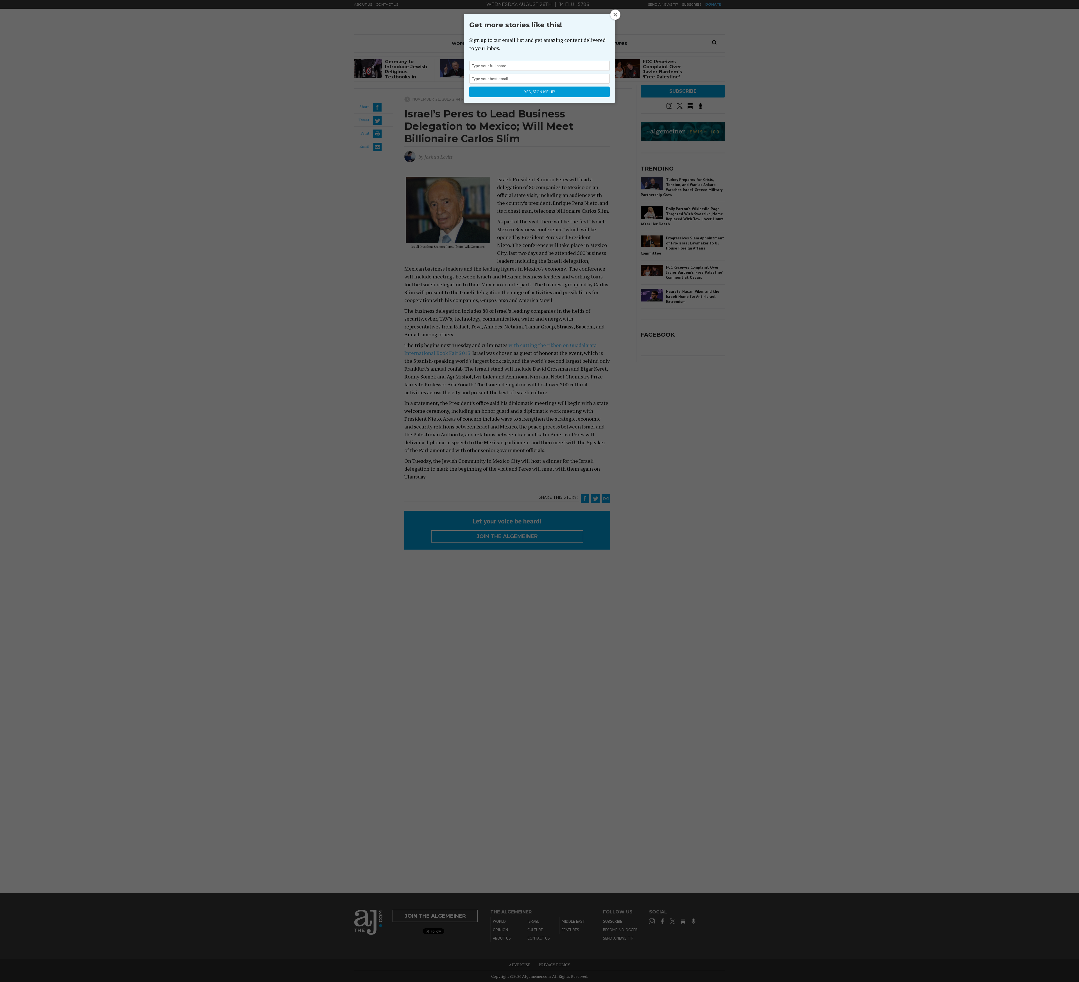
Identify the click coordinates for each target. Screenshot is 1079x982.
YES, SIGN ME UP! (539, 91)
